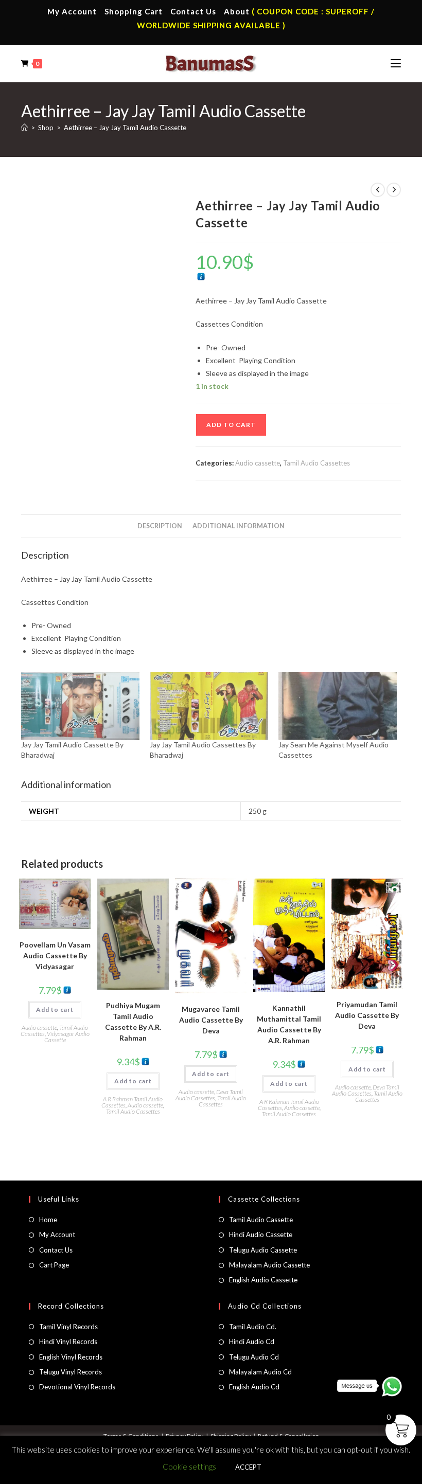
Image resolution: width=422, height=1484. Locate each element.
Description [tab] (159, 526)
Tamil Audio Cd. (252, 1326)
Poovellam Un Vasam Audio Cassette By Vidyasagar (55, 955)
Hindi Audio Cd (251, 1341)
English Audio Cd (254, 1387)
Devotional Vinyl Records (77, 1387)
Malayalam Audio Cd (260, 1372)
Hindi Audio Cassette (260, 1234)
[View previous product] (378, 190)
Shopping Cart (133, 11)
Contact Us (193, 11)
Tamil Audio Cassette (261, 1219)
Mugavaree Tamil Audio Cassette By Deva (211, 1020)
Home (48, 1219)
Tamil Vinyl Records (68, 1326)
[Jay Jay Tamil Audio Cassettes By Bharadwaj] (209, 706)
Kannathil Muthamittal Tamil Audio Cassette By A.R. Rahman (289, 1024)
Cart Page (54, 1265)
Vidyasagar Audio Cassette (67, 1037)
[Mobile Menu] (396, 63)
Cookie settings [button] (189, 1466)
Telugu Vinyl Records (70, 1372)
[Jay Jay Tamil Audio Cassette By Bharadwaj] (80, 706)
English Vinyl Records (70, 1357)
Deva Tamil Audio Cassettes (209, 1095)
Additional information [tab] (238, 526)
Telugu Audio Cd (254, 1357)
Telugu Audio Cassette (263, 1250)
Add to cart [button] (55, 1009)
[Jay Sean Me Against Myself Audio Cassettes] (337, 706)
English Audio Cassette (263, 1280)
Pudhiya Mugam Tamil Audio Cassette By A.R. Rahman (133, 1021)
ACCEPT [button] (248, 1467)
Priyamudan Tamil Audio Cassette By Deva (367, 1015)
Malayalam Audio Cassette (269, 1265)
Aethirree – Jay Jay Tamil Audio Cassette (125, 127)
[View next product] (393, 190)
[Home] (24, 127)
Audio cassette (257, 463)
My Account (72, 11)
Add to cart (231, 424)
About (237, 11)
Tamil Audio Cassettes (316, 463)
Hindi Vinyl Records (68, 1341)
